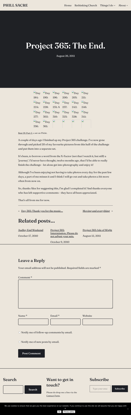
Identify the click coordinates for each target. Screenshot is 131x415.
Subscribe (120, 388)
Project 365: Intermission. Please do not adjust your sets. (64, 233)
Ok (59, 412)
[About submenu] (127, 5)
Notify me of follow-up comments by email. (46, 332)
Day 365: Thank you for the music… (42, 210)
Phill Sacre (15, 5)
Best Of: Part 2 (25, 133)
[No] (128, 409)
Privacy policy (69, 412)
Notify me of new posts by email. (40, 341)
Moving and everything (96, 210)
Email (54, 315)
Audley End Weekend (30, 230)
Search (33, 389)
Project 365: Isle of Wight (97, 230)
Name (22, 315)
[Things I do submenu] (114, 5)
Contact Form (53, 395)
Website (87, 315)
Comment (25, 277)
